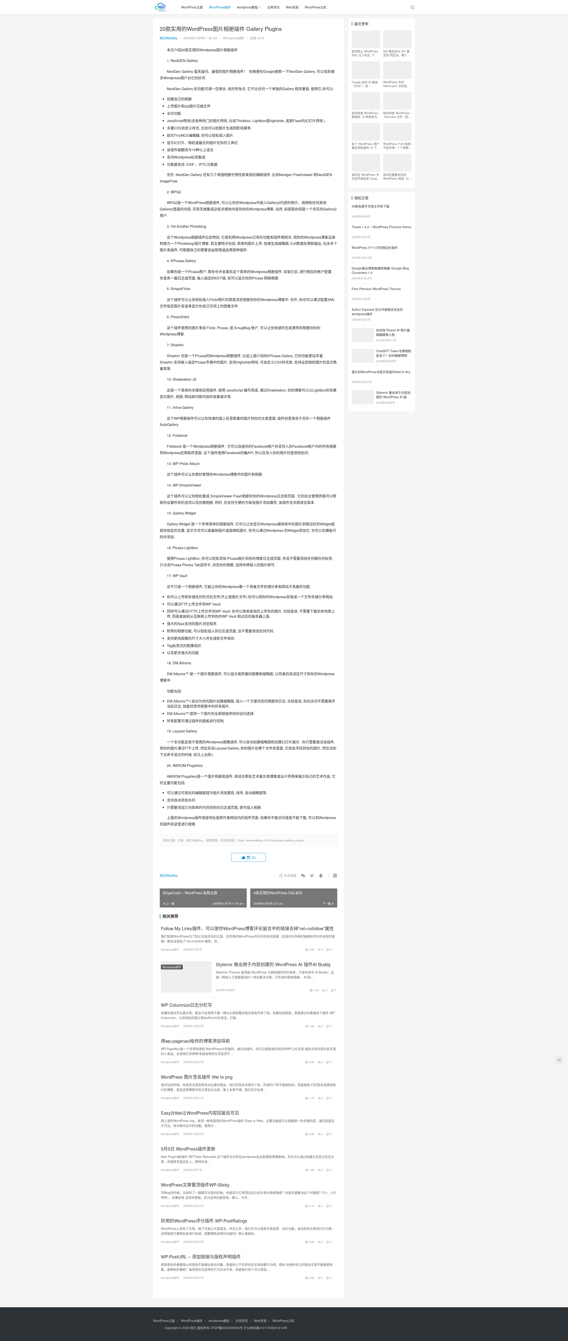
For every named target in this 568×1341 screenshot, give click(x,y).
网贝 (193, 1327)
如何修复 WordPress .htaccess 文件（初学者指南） (397, 115)
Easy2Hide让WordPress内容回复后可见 (200, 1113)
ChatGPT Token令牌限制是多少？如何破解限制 (393, 353)
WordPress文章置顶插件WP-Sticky (195, 1185)
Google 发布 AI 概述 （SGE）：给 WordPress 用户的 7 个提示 (365, 84)
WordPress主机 (315, 7)
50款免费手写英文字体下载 (370, 206)
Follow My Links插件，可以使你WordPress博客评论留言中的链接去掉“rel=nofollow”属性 (247, 928)
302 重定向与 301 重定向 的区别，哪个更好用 (396, 53)
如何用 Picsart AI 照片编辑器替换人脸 (393, 332)
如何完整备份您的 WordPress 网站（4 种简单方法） (395, 176)
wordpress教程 (247, 7)
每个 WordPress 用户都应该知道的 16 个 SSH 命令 (365, 145)
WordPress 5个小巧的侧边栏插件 (375, 247)
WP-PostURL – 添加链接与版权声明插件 (201, 1257)
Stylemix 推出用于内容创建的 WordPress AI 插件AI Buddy (273, 964)
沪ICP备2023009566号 (227, 1327)
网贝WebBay (169, 38)
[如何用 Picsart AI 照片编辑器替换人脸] (363, 330)
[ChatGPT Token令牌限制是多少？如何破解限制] (363, 351)
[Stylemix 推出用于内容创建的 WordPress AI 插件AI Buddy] (186, 977)
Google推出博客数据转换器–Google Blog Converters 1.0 (380, 270)
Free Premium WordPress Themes (376, 289)
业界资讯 (273, 7)
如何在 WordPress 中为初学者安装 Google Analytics (365, 176)
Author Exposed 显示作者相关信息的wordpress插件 (377, 311)
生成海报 (289, 875)
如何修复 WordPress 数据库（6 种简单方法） (365, 115)
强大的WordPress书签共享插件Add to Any (381, 372)
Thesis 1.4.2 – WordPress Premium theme (381, 227)
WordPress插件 (220, 7)
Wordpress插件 (234, 38)
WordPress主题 (192, 7)
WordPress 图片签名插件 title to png (197, 1077)
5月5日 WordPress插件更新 (188, 1149)
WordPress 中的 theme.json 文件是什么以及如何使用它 (396, 84)
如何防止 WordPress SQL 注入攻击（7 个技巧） (365, 53)
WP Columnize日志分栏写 (186, 1005)
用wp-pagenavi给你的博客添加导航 (195, 1041)
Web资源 (292, 7)
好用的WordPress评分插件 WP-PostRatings (204, 1221)
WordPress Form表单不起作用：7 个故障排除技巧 (397, 145)
